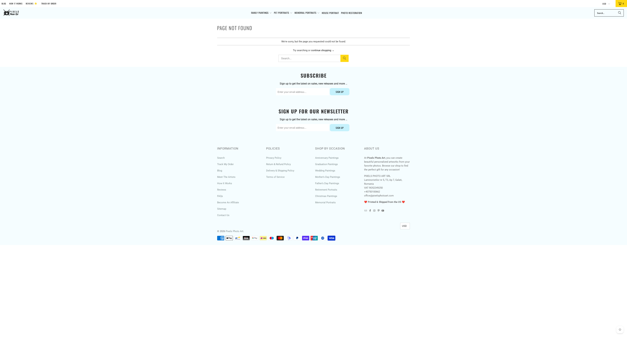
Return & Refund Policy (278, 164)
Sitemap (221, 208)
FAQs (220, 196)
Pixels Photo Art (234, 231)
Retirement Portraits (326, 189)
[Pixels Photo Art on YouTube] (383, 210)
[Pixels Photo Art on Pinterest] (378, 210)
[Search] (620, 13)
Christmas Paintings (326, 196)
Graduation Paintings (326, 164)
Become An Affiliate (228, 202)
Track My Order (48, 3)
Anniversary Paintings (327, 157)
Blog (4, 3)
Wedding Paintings (325, 170)
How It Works (16, 3)
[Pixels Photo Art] (11, 13)
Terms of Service (275, 177)
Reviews (31, 3)
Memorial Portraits (325, 202)
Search (221, 157)
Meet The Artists (226, 177)
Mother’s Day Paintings (327, 177)
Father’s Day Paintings (327, 183)
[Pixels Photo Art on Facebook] (370, 210)
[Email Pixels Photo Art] (365, 210)
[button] (261, 13)
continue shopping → (322, 50)
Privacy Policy (273, 157)
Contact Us (223, 215)
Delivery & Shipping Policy (280, 170)
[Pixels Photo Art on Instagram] (374, 210)
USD (605, 3)
